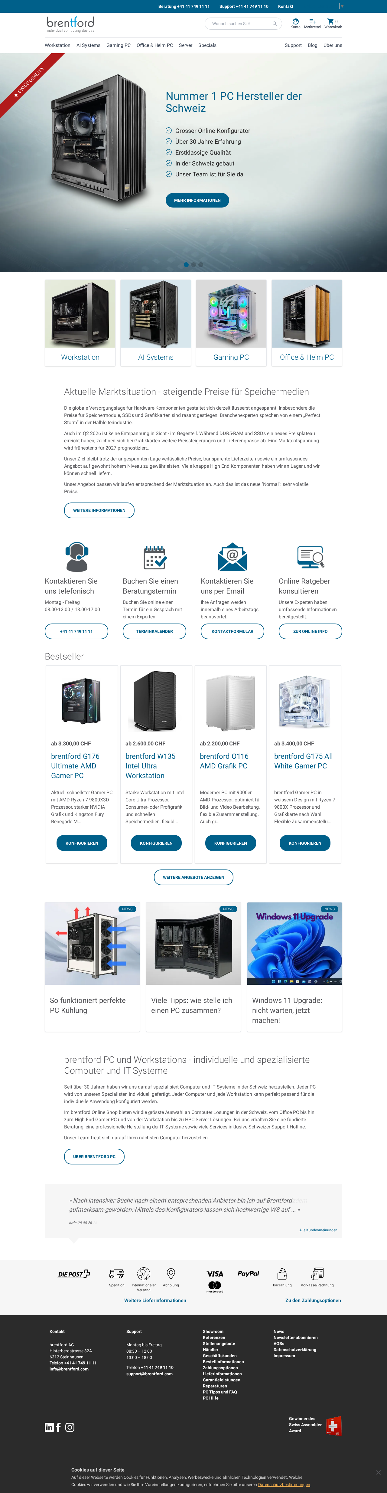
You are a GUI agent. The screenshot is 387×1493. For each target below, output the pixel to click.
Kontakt (57, 1331)
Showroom (213, 1331)
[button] (186, 264)
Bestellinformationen (223, 1361)
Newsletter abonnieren (296, 1337)
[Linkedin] (49, 1427)
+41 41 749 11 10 (157, 1367)
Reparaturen (215, 1385)
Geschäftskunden (220, 1355)
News (279, 1331)
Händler (210, 1349)
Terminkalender (154, 631)
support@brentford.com (149, 1373)
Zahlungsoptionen (220, 1367)
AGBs (279, 1343)
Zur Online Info (310, 631)
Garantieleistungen (221, 1379)
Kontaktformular (232, 631)
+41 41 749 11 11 (76, 631)
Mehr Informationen (197, 200)
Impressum (284, 1355)
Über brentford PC (94, 1156)
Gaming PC (118, 45)
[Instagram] (69, 1427)
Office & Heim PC (155, 45)
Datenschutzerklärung (295, 1349)
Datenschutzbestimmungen (284, 1484)
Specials (207, 45)
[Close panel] (378, 1472)
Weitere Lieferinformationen (155, 1300)
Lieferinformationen (222, 1373)
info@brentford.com (69, 1369)
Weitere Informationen (99, 510)
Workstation (57, 45)
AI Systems (88, 45)
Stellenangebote (219, 1343)
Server (185, 45)
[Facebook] (58, 1427)
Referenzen (214, 1337)
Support (134, 1331)
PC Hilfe (211, 1398)
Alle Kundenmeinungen (318, 1230)
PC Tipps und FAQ (220, 1392)
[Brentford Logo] (70, 24)
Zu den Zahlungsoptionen (313, 1300)
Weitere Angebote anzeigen (193, 877)
